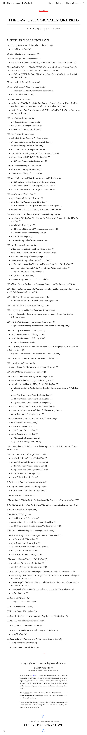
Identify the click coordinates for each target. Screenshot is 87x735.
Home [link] (51, 3)
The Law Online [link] (72, 3)
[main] (43, 10)
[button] (84, 3)
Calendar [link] (59, 3)
